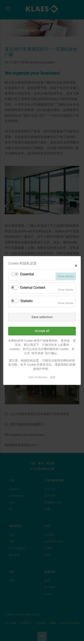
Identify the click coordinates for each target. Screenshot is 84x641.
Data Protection (37, 377)
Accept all (42, 331)
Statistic (26, 301)
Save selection (42, 317)
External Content (32, 288)
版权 (53, 377)
